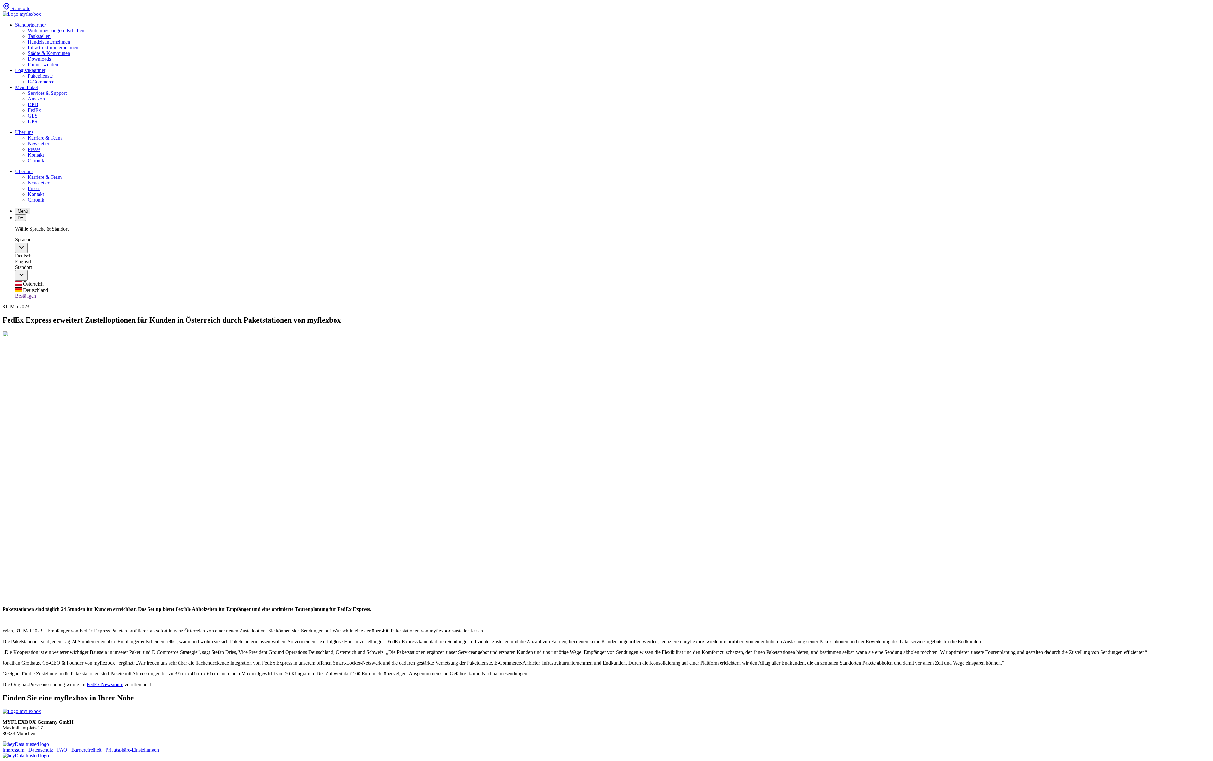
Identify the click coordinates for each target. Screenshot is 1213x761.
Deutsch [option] (23, 255)
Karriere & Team (45, 138)
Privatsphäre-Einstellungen (132, 749)
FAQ (62, 749)
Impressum (13, 749)
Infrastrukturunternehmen (53, 47)
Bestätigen (25, 296)
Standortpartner (30, 24)
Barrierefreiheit (86, 749)
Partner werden (43, 64)
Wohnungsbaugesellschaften (56, 30)
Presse (34, 149)
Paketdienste (40, 76)
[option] (612, 284)
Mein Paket (26, 87)
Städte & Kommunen (49, 53)
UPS (32, 121)
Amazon (36, 98)
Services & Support (47, 93)
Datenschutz (40, 749)
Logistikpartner (30, 70)
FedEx (34, 110)
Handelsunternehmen (49, 42)
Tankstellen (39, 36)
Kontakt (36, 155)
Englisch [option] (24, 261)
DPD (33, 104)
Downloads (39, 59)
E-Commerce (41, 81)
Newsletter (38, 143)
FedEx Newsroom (105, 684)
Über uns (24, 132)
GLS (33, 115)
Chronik (36, 160)
